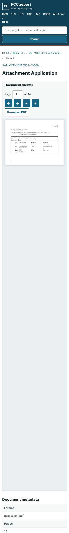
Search (34, 39)
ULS (21, 14)
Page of (18, 94)
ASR (29, 14)
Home (5, 52)
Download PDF (17, 112)
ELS (13, 14)
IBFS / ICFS (5, 17)
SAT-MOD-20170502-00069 (44, 52)
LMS (37, 14)
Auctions (58, 14)
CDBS (46, 14)
